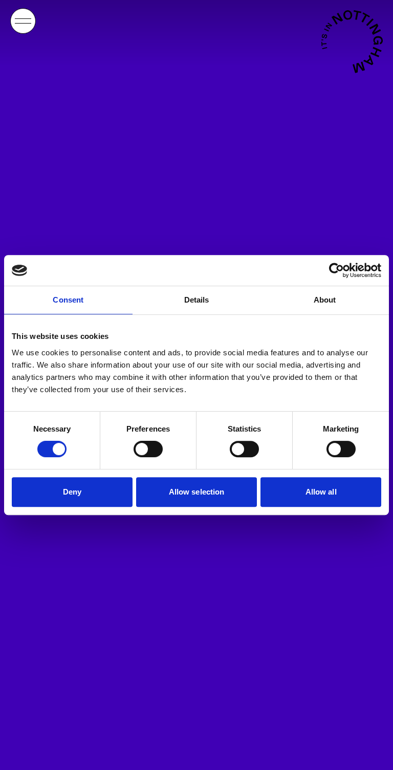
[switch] (148, 449)
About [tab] (325, 299)
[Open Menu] (23, 21)
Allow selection (197, 491)
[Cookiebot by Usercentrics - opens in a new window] (336, 270)
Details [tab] (196, 299)
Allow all (321, 491)
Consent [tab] (68, 299)
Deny (72, 491)
